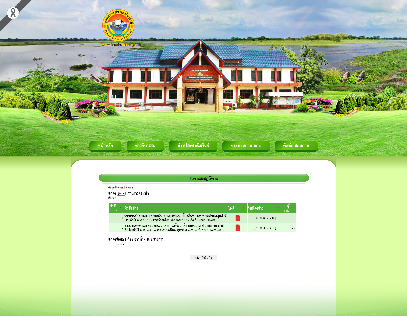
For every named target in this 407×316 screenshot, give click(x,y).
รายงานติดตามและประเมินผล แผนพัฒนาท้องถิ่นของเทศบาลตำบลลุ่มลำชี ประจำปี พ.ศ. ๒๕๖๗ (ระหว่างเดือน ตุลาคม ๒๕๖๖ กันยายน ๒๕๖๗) (174, 227)
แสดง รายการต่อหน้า (128, 193)
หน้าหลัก (105, 145)
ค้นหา (112, 198)
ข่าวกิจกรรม (145, 145)
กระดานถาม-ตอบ (246, 145)
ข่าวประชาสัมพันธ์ (193, 145)
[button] (131, 208)
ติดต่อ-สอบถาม (296, 145)
